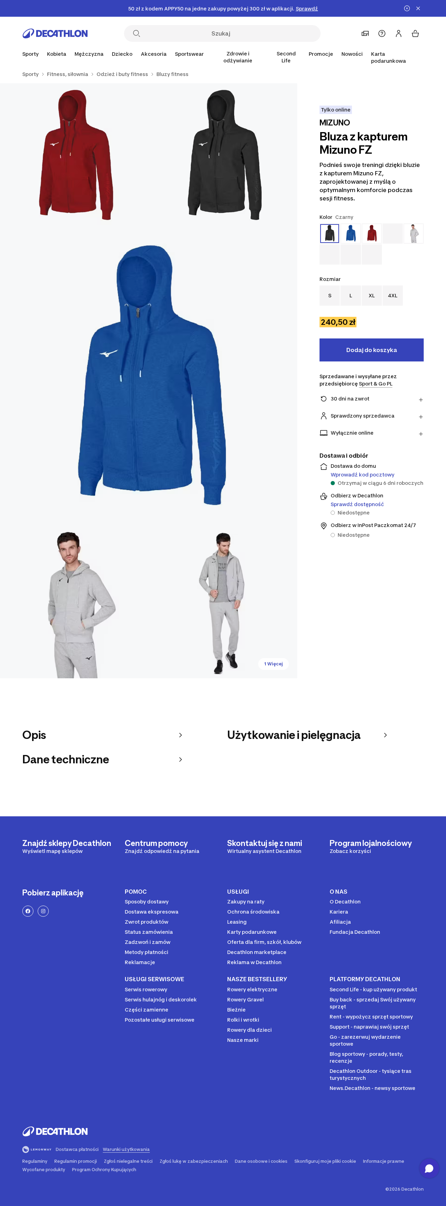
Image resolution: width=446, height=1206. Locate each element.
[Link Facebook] (27, 911)
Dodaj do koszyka (371, 349)
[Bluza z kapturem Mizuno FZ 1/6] (223, 157)
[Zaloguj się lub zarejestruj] (398, 33)
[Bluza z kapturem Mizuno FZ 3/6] (148, 380)
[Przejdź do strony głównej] (55, 33)
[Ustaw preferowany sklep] (365, 33)
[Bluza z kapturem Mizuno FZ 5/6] (223, 603)
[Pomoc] (382, 33)
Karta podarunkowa (388, 57)
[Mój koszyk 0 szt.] (415, 33)
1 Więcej (273, 663)
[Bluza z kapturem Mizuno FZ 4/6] (74, 603)
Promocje (321, 54)
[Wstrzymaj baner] (407, 8)
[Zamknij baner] (418, 8)
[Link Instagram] (43, 911)
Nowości (352, 54)
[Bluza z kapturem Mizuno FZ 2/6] (74, 157)
